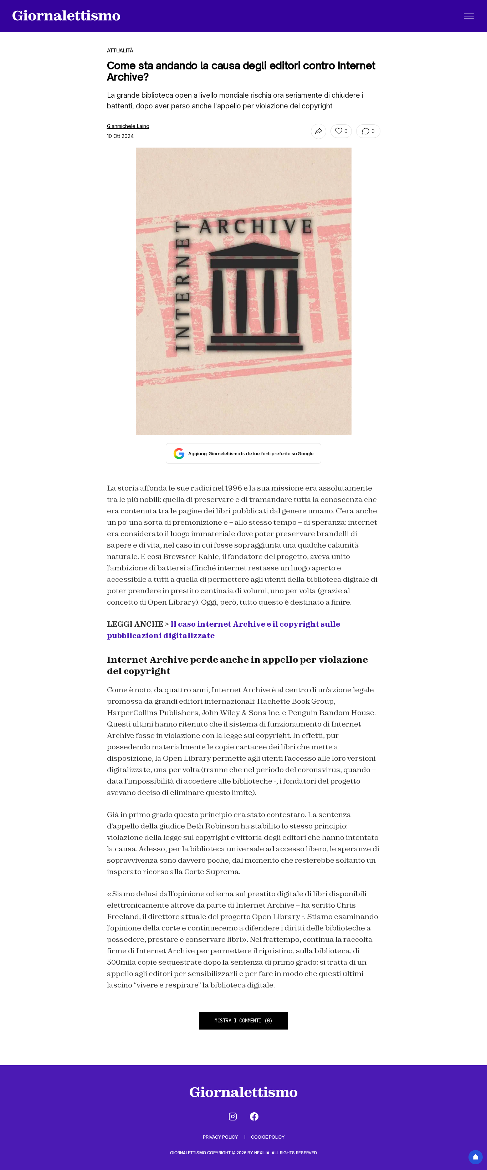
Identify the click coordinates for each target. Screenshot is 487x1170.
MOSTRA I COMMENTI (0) (243, 1020)
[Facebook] (254, 1116)
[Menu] (469, 16)
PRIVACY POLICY (221, 1137)
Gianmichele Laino (128, 126)
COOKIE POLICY (267, 1137)
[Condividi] (318, 131)
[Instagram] (233, 1116)
